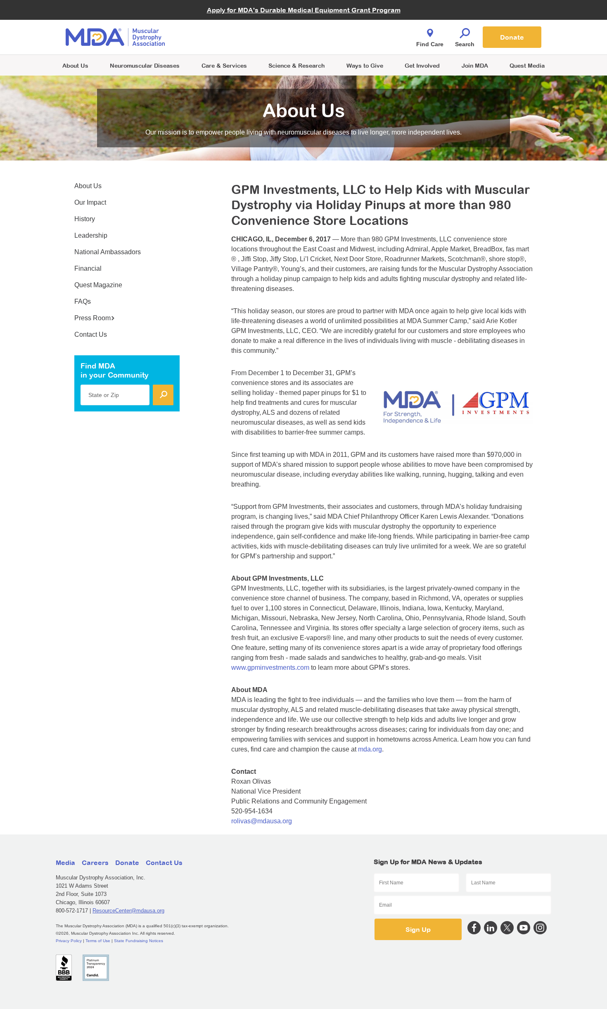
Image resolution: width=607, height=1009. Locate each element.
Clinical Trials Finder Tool (229, 27)
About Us (75, 65)
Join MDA (475, 65)
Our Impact (90, 202)
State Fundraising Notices (138, 940)
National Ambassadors (107, 251)
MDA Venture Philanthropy (344, 27)
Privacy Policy (69, 940)
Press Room (92, 317)
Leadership (90, 235)
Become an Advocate (224, 20)
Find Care (429, 44)
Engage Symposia (221, 23)
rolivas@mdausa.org (261, 821)
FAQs (82, 301)
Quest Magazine (98, 284)
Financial (88, 268)
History (84, 218)
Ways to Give (364, 65)
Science (296, 65)
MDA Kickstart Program (341, 41)
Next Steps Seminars (224, 38)
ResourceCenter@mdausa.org (128, 910)
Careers (95, 862)
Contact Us (90, 334)
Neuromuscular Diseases (145, 65)
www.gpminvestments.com (270, 667)
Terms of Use (97, 940)
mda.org (370, 749)
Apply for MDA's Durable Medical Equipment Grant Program (304, 10)
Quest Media (527, 65)
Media (65, 862)
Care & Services (224, 65)
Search (464, 44)
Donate (512, 37)
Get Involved (422, 65)
